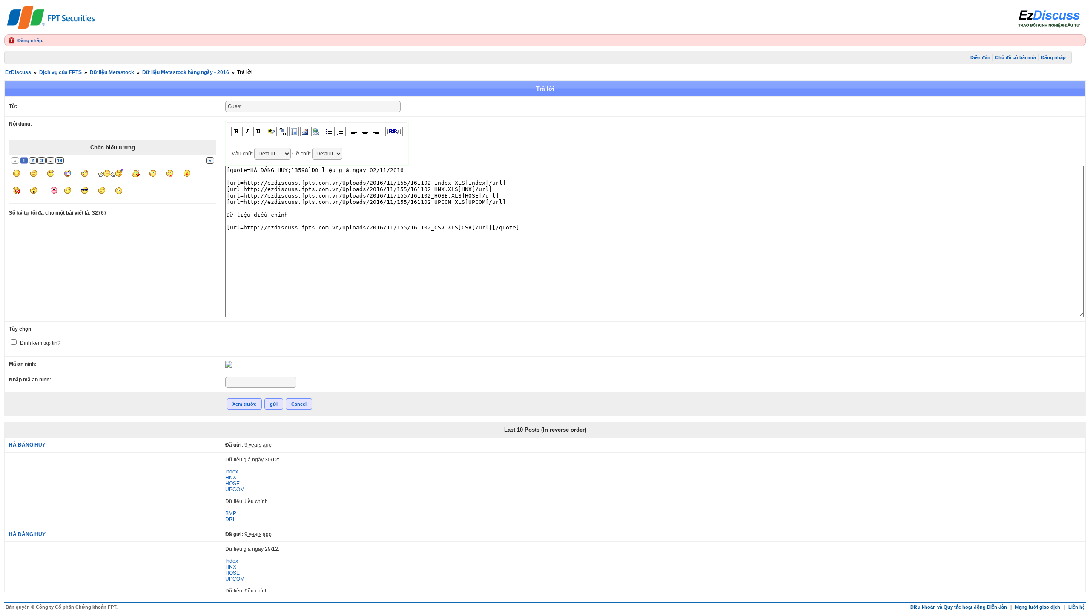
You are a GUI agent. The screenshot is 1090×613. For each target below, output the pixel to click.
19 (59, 160)
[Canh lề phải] (377, 131)
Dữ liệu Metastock (112, 72)
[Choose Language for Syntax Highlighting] (294, 131)
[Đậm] (236, 131)
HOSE (232, 484)
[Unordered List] (330, 131)
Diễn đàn (980, 57)
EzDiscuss (18, 72)
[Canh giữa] (365, 131)
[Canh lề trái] (354, 131)
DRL (230, 519)
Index (231, 472)
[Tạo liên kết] (316, 131)
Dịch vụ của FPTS (60, 72)
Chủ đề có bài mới (1015, 57)
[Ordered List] (341, 131)
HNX (230, 478)
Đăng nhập (29, 40)
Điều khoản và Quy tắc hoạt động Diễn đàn (958, 607)
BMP (230, 513)
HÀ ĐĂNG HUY (27, 445)
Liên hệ (1076, 607)
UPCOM (234, 490)
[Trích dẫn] (283, 131)
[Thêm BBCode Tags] (394, 131)
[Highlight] (272, 131)
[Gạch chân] (258, 131)
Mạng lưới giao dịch (1037, 607)
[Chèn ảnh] (305, 131)
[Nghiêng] (247, 131)
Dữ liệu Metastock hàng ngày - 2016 (185, 72)
